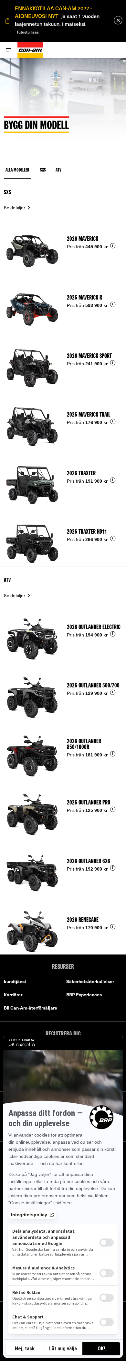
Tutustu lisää (27, 32)
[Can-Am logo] (30, 50)
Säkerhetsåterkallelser (90, 981)
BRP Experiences (84, 994)
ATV (58, 170)
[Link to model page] (63, 244)
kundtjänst (15, 981)
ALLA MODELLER (17, 170)
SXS (43, 170)
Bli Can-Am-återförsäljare (30, 1007)
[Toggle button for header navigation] (8, 50)
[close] (118, 20)
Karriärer (13, 994)
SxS (7, 192)
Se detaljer (15, 207)
